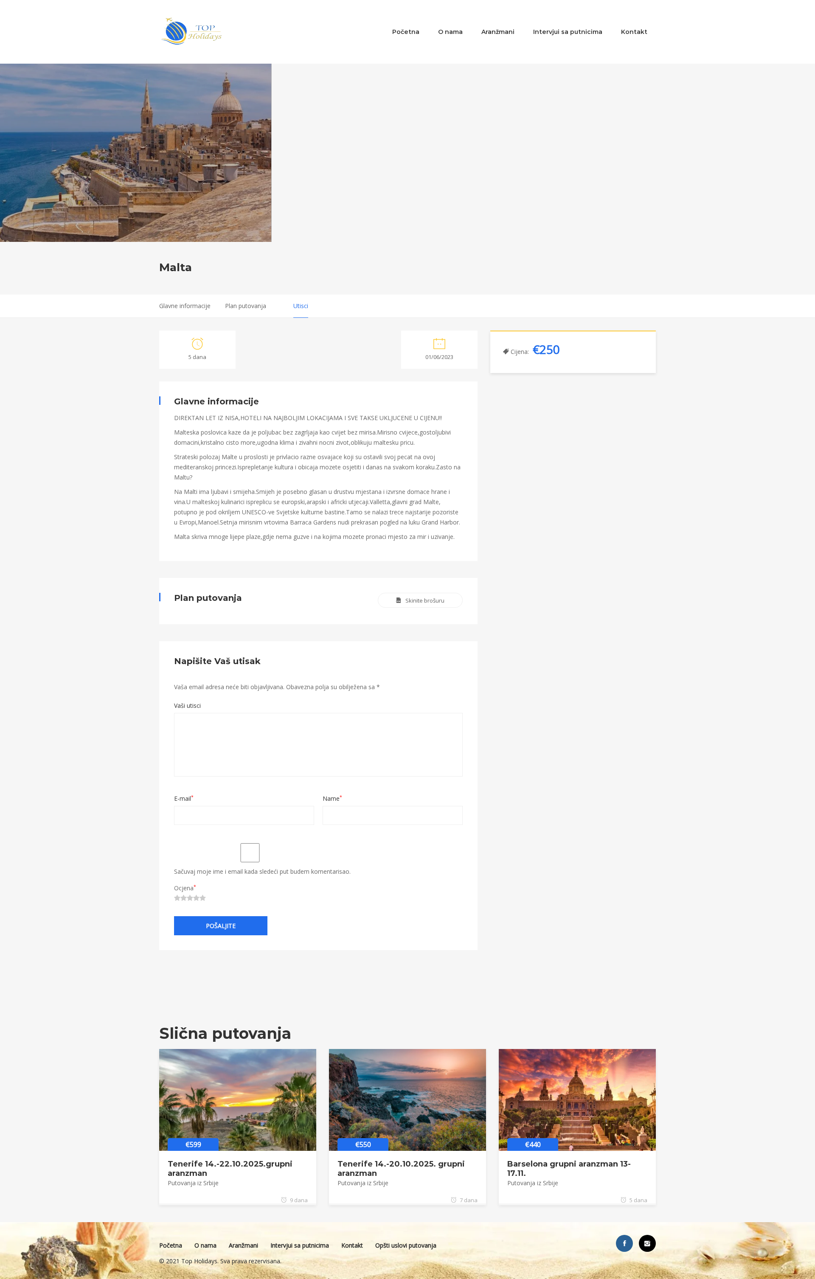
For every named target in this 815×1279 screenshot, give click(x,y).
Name (332, 798)
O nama (450, 32)
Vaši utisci (187, 705)
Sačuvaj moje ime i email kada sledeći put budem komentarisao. (262, 871)
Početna (405, 32)
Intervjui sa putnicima (567, 32)
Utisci (300, 306)
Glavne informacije (185, 306)
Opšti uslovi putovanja (405, 1245)
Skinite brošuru (424, 600)
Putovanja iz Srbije (193, 1183)
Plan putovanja (245, 306)
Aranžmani (497, 32)
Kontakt (634, 32)
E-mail (184, 798)
